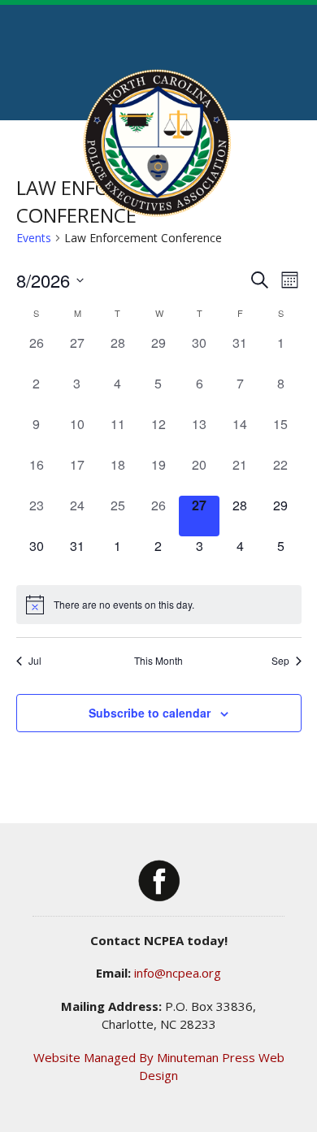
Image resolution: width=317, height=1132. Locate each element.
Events (33, 237)
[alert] (159, 604)
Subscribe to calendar (150, 713)
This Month (158, 660)
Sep (280, 660)
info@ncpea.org (177, 973)
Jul (34, 660)
